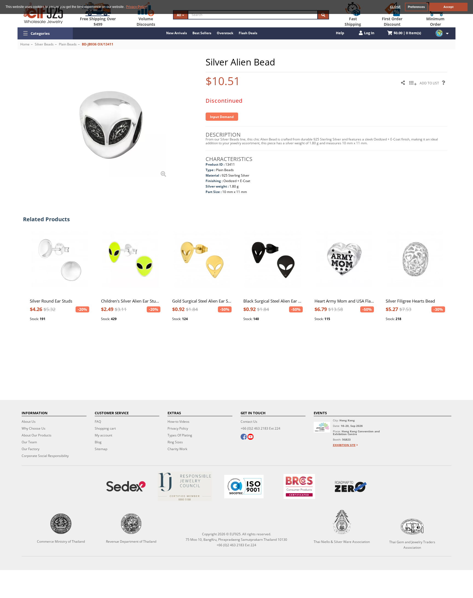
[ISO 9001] (243, 486)
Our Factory (30, 449)
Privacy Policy (178, 428)
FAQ (98, 421)
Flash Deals (248, 33)
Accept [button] (448, 6)
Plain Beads (68, 44)
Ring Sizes (175, 442)
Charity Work (177, 449)
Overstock (225, 33)
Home (25, 44)
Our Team (29, 442)
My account (103, 435)
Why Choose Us (33, 428)
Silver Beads (44, 44)
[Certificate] (185, 486)
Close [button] (395, 6)
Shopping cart (105, 428)
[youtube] (250, 437)
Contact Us (249, 421)
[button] (45, 33)
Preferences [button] (416, 6)
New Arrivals (176, 33)
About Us (29, 421)
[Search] (323, 14)
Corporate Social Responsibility (45, 455)
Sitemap (101, 449)
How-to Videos (178, 421)
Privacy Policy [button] (136, 7)
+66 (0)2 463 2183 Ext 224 (260, 428)
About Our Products (36, 435)
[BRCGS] (299, 486)
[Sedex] (125, 486)
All (179, 15)
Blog (98, 442)
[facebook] (244, 437)
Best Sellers (201, 33)
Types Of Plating (180, 435)
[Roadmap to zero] (351, 486)
